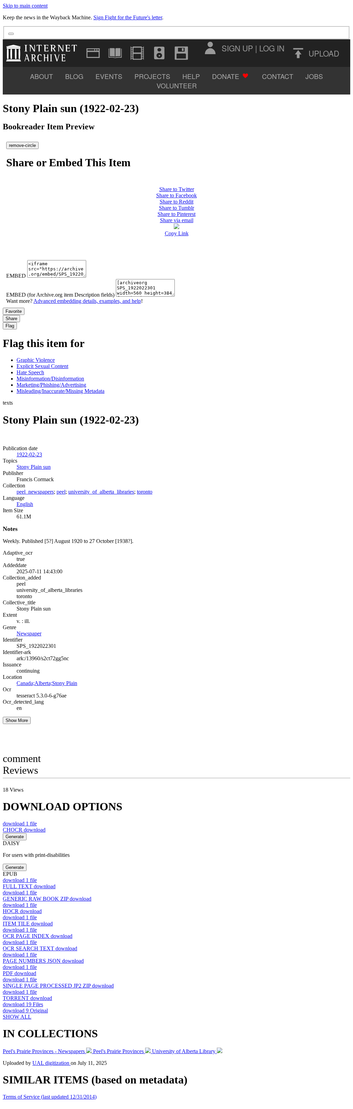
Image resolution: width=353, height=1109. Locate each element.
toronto (144, 492)
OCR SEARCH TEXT (40, 948)
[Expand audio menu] (159, 53)
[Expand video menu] (137, 53)
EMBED (16, 276)
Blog (74, 76)
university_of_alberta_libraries (101, 492)
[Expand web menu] (93, 53)
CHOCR (24, 830)
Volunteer (177, 85)
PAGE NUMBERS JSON (43, 961)
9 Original (25, 1010)
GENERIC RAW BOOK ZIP (47, 899)
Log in (271, 47)
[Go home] (43, 53)
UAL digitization (51, 1063)
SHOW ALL (17, 1017)
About (41, 76)
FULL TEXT (29, 886)
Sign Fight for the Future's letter (127, 17)
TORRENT (27, 998)
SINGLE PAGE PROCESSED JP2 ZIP (58, 986)
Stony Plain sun (34, 467)
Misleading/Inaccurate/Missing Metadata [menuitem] (60, 391)
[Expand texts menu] (115, 53)
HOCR (22, 911)
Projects (152, 76)
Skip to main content (25, 6)
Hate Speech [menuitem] (30, 372)
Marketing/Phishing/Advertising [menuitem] (51, 385)
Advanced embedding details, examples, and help (87, 301)
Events (108, 76)
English (25, 504)
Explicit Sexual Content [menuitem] (42, 366)
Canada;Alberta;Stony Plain (47, 683)
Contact (277, 76)
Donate (225, 76)
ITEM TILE (28, 924)
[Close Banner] (11, 34)
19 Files (23, 1004)
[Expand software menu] (181, 53)
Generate (15, 836)
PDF (19, 973)
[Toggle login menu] (210, 48)
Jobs (314, 76)
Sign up (237, 47)
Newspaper (29, 633)
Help (191, 76)
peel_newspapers (35, 492)
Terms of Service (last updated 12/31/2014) (50, 1097)
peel (61, 492)
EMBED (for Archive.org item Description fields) (60, 295)
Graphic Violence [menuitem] (36, 360)
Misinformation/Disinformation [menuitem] (50, 379)
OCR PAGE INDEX (37, 936)
